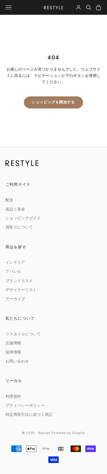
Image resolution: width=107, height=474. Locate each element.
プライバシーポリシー (25, 405)
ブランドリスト (19, 280)
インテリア (15, 262)
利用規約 (13, 396)
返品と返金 (15, 209)
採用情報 (13, 352)
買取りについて (19, 227)
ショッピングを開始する (53, 102)
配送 (9, 200)
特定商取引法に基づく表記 (28, 414)
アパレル (13, 271)
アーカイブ (15, 299)
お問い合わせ (17, 361)
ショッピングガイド (23, 218)
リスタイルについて (23, 334)
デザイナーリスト (21, 289)
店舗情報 (13, 343)
